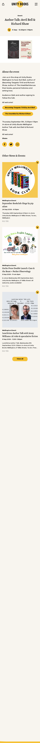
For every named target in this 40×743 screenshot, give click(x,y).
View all (20, 359)
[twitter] (11, 144)
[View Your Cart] (3, 4)
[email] (17, 144)
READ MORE (5, 221)
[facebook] (4, 144)
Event (20, 15)
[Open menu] (35, 4)
